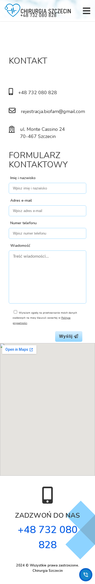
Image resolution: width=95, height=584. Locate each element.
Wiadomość (20, 245)
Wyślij (66, 336)
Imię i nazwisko (23, 177)
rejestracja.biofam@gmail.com (53, 111)
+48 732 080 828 (37, 92)
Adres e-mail (21, 200)
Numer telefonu (23, 223)
